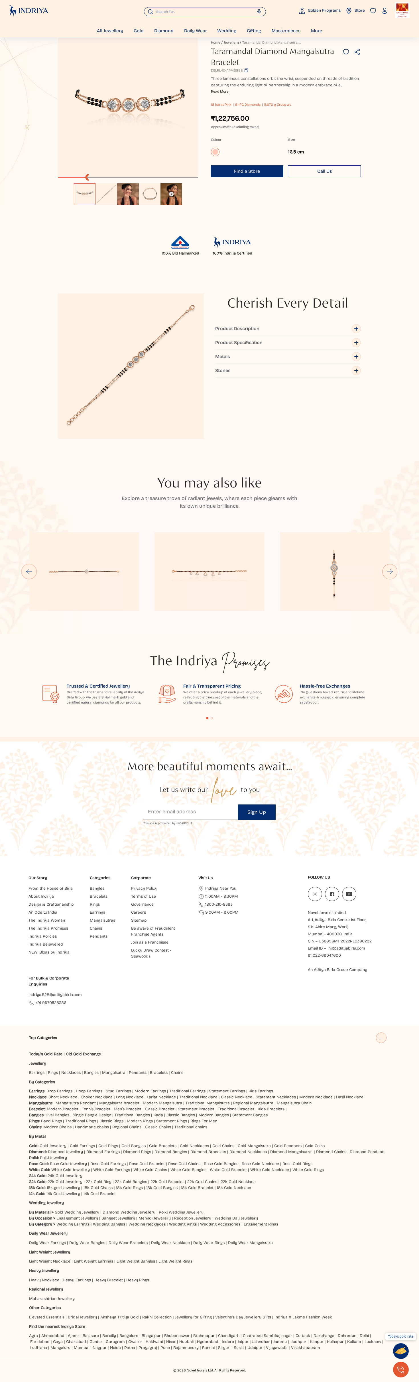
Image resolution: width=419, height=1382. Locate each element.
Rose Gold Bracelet (147, 1163)
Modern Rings (140, 1121)
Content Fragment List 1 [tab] (207, 718)
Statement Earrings (227, 1091)
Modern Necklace (316, 1097)
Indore (228, 1341)
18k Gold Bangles (162, 1187)
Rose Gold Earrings (108, 1163)
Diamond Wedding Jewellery (129, 1212)
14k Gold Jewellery (63, 1193)
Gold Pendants (288, 1145)
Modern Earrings (150, 1091)
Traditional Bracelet (236, 1109)
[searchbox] (205, 11)
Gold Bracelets (162, 1145)
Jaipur (243, 1341)
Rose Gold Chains (184, 1163)
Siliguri (224, 1347)
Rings (53, 1072)
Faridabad (40, 1341)
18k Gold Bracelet (197, 1187)
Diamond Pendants (367, 1151)
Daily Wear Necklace (170, 1242)
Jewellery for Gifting (193, 1317)
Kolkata (354, 1341)
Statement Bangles (250, 1115)
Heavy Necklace (44, 1280)
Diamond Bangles (170, 1151)
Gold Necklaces (194, 1145)
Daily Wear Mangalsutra (250, 1242)
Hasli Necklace (349, 1097)
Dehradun (347, 1335)
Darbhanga (324, 1335)
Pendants (138, 1072)
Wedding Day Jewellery (236, 1218)
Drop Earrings (59, 1091)
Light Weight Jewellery (49, 1252)
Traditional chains (190, 1127)
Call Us (324, 171)
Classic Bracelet (159, 1109)
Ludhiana (38, 1347)
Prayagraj (148, 1347)
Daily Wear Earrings (47, 1242)
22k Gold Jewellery (65, 1181)
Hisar (171, 1341)
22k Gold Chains (202, 1181)
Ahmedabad (52, 1335)
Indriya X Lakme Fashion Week (303, 1317)
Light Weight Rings (175, 1261)
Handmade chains (92, 1127)
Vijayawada (277, 1347)
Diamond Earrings (103, 1151)
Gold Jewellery (53, 1145)
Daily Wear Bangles (87, 1242)
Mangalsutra (113, 1072)
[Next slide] (390, 571)
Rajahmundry (186, 1347)
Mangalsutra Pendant (76, 1103)
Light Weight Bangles (136, 1261)
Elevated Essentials (46, 1317)
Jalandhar (261, 1341)
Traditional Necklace (198, 1097)
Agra (33, 1335)
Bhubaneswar (177, 1335)
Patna (129, 1347)
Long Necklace (129, 1097)
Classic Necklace (236, 1097)
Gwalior (135, 1341)
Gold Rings (108, 1145)
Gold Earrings (82, 1145)
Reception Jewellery (192, 1218)
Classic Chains (158, 1127)
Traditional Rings (80, 1121)
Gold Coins (315, 1145)
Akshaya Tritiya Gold (119, 1317)
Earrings (36, 1072)
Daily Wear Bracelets (128, 1242)
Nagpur (100, 1347)
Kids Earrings (261, 1091)
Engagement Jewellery (77, 1218)
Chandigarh (228, 1335)
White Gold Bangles (188, 1169)
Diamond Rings (137, 1151)
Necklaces (71, 1072)
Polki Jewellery (53, 1157)
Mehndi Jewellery (155, 1218)
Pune (165, 1347)
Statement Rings (171, 1121)
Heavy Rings (137, 1280)
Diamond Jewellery (65, 1151)
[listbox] (128, 191)
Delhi (364, 1335)
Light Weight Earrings (93, 1261)
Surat (239, 1347)
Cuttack (303, 1335)
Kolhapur (335, 1341)
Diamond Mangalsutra (291, 1151)
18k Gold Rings (129, 1187)
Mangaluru (60, 1347)
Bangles (91, 1072)
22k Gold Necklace (238, 1181)
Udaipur (255, 1347)
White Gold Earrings (111, 1169)
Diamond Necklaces (248, 1151)
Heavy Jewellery (44, 1270)
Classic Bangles (180, 1115)
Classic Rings (111, 1121)
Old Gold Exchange (83, 1054)
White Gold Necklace (269, 1169)
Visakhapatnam (306, 1347)
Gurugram (115, 1341)
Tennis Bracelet (96, 1109)
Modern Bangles (213, 1115)
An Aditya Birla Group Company (337, 969)
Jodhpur (298, 1341)
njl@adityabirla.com (346, 948)
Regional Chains (126, 1127)
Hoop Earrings (89, 1091)
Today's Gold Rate (45, 1054)
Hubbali (186, 1341)
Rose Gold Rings (297, 1163)
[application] (128, 108)
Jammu (280, 1341)
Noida (115, 1347)
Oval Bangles (57, 1115)
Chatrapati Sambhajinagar (267, 1335)
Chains (177, 1072)
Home (215, 42)
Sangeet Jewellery (118, 1218)
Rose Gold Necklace (260, 1163)
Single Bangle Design (92, 1115)
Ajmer (73, 1335)
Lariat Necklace (161, 1097)
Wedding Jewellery (46, 1202)
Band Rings (51, 1121)
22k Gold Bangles (131, 1181)
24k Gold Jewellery (65, 1175)
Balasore (91, 1335)
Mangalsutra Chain (294, 1103)
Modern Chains (57, 1127)
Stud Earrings (118, 1091)
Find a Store (247, 171)
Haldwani (154, 1341)
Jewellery (231, 42)
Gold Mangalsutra (254, 1145)
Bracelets (159, 1072)
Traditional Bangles (132, 1115)
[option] (84, 194)
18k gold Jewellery (63, 1187)
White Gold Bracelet (228, 1169)
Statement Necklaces (276, 1097)
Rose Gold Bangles (221, 1163)
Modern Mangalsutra (162, 1103)
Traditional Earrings (187, 1091)
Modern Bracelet (62, 1109)
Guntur (96, 1341)
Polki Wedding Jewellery (181, 1212)
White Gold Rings (308, 1169)
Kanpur (317, 1341)
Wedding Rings (183, 1224)
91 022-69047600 (324, 955)
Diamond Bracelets (208, 1151)
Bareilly (109, 1335)
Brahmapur (204, 1335)
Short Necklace (62, 1097)
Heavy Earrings (77, 1280)
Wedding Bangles (109, 1224)
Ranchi (208, 1347)
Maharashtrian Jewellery (52, 1298)
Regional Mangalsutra (253, 1103)
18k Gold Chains (98, 1187)
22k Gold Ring (98, 1181)
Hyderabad (207, 1341)
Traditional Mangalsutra (208, 1103)
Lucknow (373, 1341)
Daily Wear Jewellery (48, 1233)
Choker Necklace (97, 1097)
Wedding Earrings (73, 1224)
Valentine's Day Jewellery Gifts (243, 1317)
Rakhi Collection (157, 1317)
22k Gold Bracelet (167, 1181)
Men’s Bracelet (127, 1109)
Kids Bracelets (271, 1109)
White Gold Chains (150, 1169)
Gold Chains (223, 1145)
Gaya (58, 1341)
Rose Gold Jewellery (68, 1163)
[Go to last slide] (29, 571)
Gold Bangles (133, 1145)
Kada (158, 1115)
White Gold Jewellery (70, 1169)
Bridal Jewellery (82, 1317)
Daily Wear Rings (209, 1242)
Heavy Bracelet (108, 1280)
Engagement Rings (261, 1224)
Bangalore (128, 1335)
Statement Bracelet (196, 1109)
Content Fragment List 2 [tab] (212, 718)
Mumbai (81, 1347)
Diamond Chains (331, 1151)
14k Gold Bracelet (100, 1193)
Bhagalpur (151, 1335)
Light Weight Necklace (49, 1261)
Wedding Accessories (220, 1224)
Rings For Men (203, 1121)
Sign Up (256, 812)
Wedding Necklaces (147, 1224)
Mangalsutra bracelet (119, 1103)
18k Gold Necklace (234, 1187)
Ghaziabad (76, 1341)
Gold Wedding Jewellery (77, 1212)
